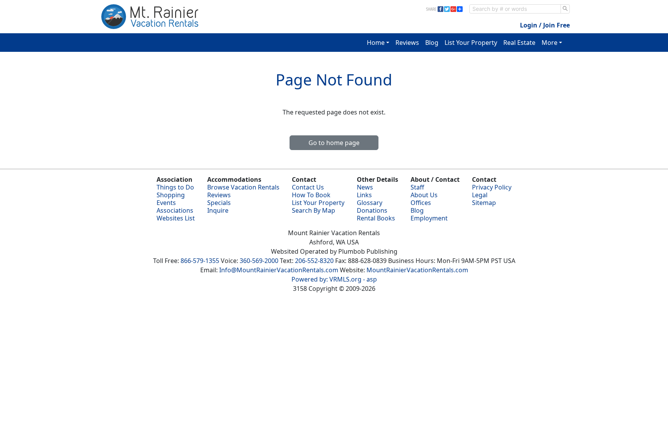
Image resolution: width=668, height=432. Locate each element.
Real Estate (519, 42)
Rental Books (376, 218)
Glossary (369, 202)
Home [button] (376, 42)
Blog (431, 42)
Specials (219, 202)
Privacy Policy (491, 187)
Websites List (176, 218)
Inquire (217, 210)
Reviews (407, 42)
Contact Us (308, 187)
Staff (417, 187)
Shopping (171, 195)
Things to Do (175, 187)
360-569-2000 (259, 260)
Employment (429, 218)
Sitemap (484, 202)
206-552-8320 (314, 260)
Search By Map (313, 210)
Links (364, 195)
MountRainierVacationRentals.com (417, 270)
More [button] (549, 42)
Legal (479, 195)
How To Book (311, 195)
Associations (175, 210)
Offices (421, 202)
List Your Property (471, 42)
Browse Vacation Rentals (243, 187)
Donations (372, 210)
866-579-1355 (200, 260)
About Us (424, 195)
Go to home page (334, 142)
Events (166, 202)
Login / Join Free (545, 25)
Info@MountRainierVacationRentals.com (278, 270)
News (365, 187)
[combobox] (515, 9)
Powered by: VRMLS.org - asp (334, 279)
